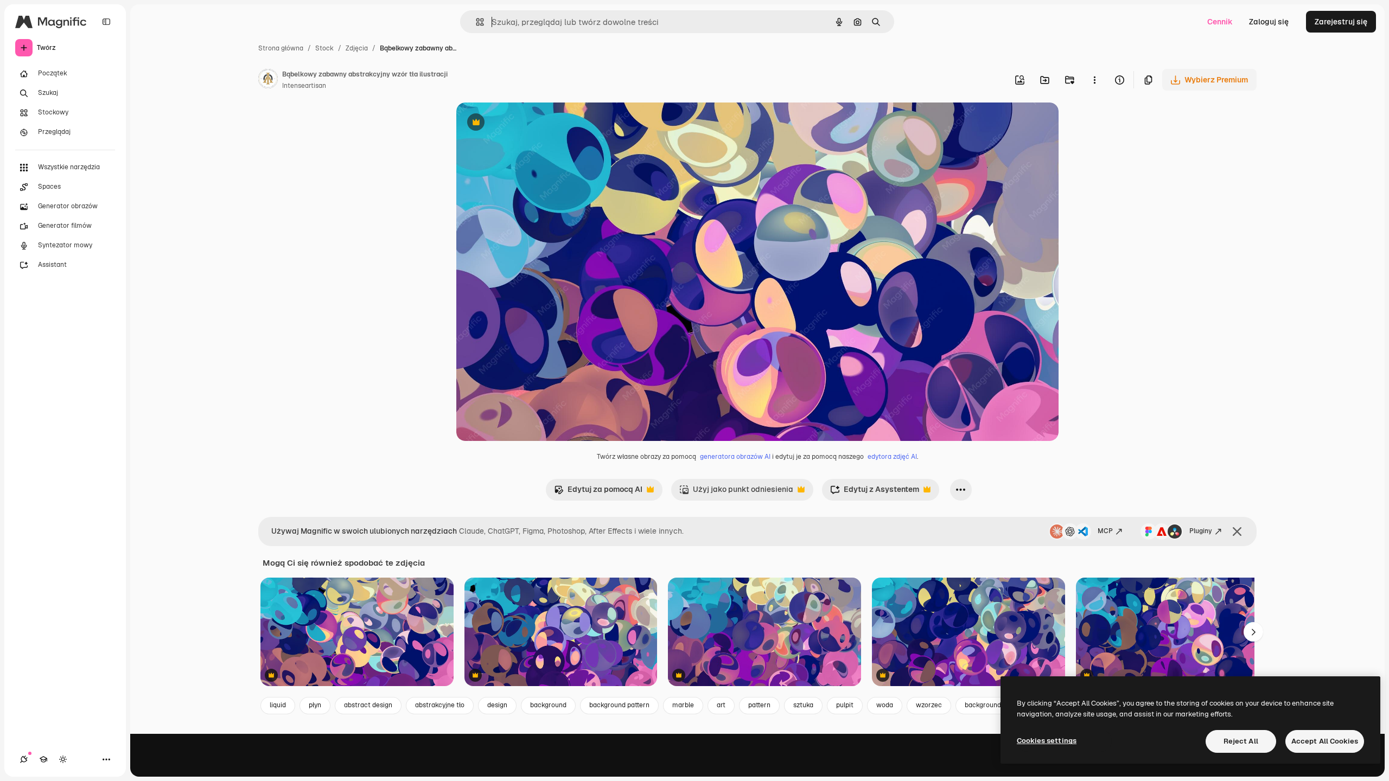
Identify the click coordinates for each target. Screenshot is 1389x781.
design (497, 705)
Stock (324, 48)
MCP (1105, 531)
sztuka (803, 705)
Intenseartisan (304, 85)
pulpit (844, 705)
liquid (278, 705)
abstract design (368, 705)
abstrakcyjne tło (439, 705)
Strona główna (280, 48)
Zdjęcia (357, 48)
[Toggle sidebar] (106, 21)
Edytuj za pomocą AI (598, 492)
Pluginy (1200, 531)
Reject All (1241, 741)
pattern (759, 705)
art (721, 705)
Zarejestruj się (1341, 22)
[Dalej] (1253, 632)
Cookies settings (1046, 740)
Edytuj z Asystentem (874, 492)
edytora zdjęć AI (892, 456)
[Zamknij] (1237, 531)
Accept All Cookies (1324, 741)
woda (884, 705)
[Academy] (43, 759)
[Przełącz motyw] (63, 759)
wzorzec (929, 705)
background (548, 705)
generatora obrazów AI (735, 456)
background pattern (619, 705)
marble (683, 705)
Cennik (1220, 22)
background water (993, 705)
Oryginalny (531, 123)
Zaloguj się (1269, 22)
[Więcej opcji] (1094, 80)
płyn (315, 705)
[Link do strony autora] (268, 80)
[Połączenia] (24, 759)
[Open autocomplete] (475, 22)
